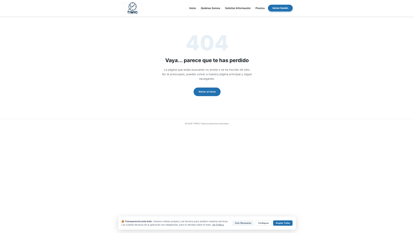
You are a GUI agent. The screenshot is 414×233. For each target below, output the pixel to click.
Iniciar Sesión (280, 8)
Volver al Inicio (207, 91)
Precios (260, 8)
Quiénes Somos (210, 8)
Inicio (192, 8)
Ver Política (218, 224)
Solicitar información (238, 8)
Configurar (263, 223)
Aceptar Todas (283, 223)
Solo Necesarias (243, 223)
